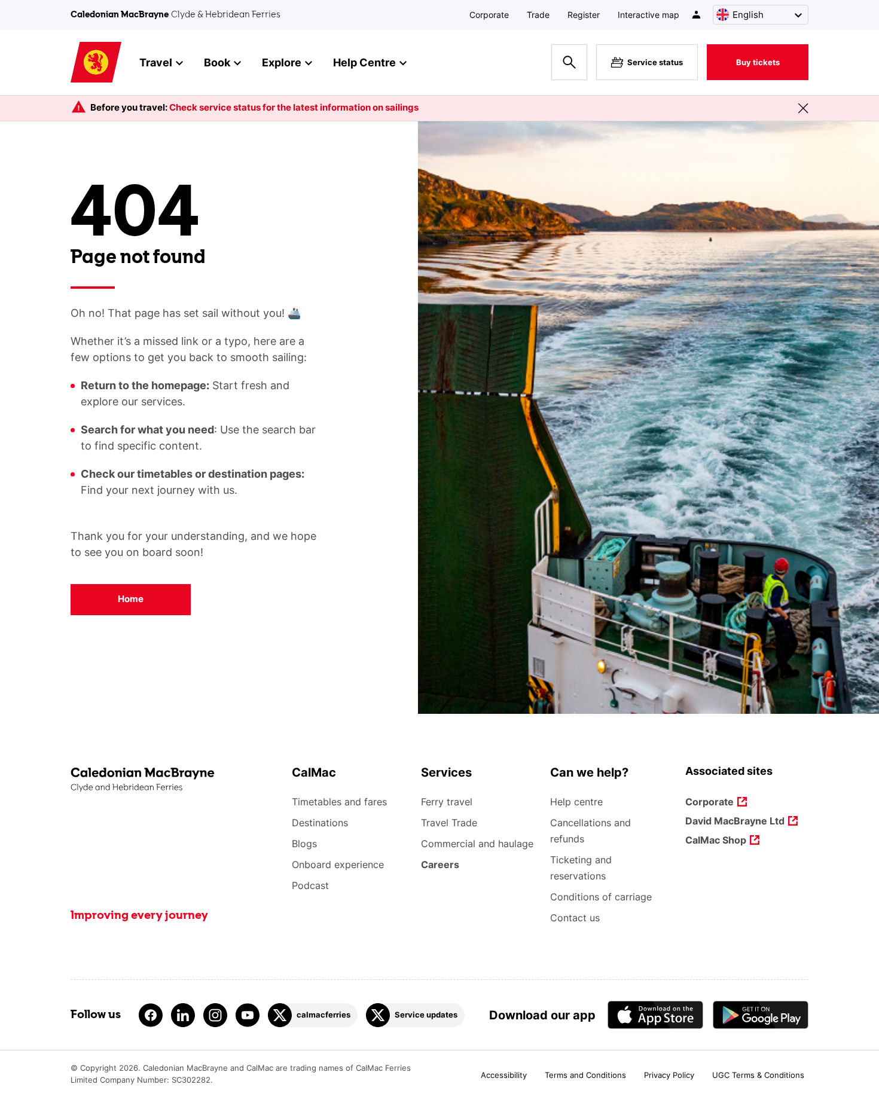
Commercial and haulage (477, 844)
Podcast (310, 885)
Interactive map (648, 15)
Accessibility (504, 1075)
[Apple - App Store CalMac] (655, 1015)
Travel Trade (449, 823)
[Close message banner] (803, 108)
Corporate (489, 15)
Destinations (320, 823)
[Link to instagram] (215, 1015)
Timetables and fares (339, 802)
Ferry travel (446, 802)
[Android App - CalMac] (760, 1015)
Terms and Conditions (585, 1075)
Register (583, 15)
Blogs (304, 844)
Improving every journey (139, 916)
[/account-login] (697, 15)
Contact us (575, 918)
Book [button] (217, 62)
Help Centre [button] (364, 62)
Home (131, 598)
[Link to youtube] (248, 1015)
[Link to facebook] (151, 1015)
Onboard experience (338, 864)
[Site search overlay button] (569, 62)
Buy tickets (758, 62)
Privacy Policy (669, 1075)
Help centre (576, 802)
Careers (440, 864)
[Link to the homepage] (175, 780)
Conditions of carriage (601, 897)
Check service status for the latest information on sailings (294, 107)
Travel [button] (155, 62)
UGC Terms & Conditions (758, 1075)
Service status (655, 62)
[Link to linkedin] (183, 1015)
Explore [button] (281, 62)
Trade (538, 15)
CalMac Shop (715, 841)
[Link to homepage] (96, 62)
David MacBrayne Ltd (735, 822)
